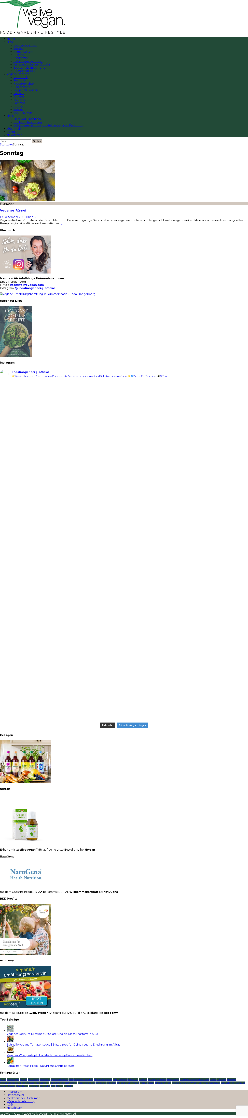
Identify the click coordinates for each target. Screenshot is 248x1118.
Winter (18, 109)
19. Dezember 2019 (12, 217)
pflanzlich (111, 1083)
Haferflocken (173, 1079)
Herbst (18, 106)
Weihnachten (22, 112)
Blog (10, 42)
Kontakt (12, 131)
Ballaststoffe (33, 1079)
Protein (143, 1083)
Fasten (18, 48)
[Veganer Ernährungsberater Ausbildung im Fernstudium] (25, 1007)
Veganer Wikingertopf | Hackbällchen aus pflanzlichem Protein (49, 1055)
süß (163, 1083)
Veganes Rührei (13, 210)
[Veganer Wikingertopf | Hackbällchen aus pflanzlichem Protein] (10, 1052)
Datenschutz (15, 1095)
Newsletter (14, 135)
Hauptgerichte (23, 83)
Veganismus (22, 1086)
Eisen (71, 1079)
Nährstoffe (20, 58)
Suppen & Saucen (25, 90)
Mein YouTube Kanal (27, 119)
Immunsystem (23, 51)
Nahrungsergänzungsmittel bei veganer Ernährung (48, 125)
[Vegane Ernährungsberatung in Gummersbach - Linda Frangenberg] (47, 294)
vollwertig (45, 1086)
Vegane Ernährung (181, 1083)
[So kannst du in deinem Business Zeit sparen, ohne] (186, 551)
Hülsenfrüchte (187, 1079)
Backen (18, 96)
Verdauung (34, 1086)
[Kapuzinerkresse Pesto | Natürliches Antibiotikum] (10, 1062)
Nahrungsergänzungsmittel (35, 1083)
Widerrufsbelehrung (21, 1101)
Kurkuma (221, 1079)
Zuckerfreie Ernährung (29, 67)
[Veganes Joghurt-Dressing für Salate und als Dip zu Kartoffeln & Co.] (10, 1030)
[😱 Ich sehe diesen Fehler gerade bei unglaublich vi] (61, 675)
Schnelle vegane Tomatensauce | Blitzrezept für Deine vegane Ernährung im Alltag (64, 1044)
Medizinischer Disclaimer (23, 1098)
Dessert (18, 93)
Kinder (213, 1079)
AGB (10, 1104)
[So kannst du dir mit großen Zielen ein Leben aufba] (61, 469)
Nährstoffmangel (68, 1083)
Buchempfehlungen (27, 122)
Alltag (3, 1079)
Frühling (19, 99)
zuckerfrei (68, 1086)
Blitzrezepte (21, 87)
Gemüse (143, 1079)
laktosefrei (231, 1079)
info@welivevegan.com (26, 285)
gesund (151, 1079)
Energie (78, 1079)
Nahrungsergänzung (28, 61)
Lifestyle (18, 54)
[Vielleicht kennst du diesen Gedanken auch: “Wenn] (186, 683)
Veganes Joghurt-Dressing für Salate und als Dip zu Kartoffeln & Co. (53, 1034)
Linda (29, 217)
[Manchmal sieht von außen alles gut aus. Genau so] (186, 485)
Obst (80, 1083)
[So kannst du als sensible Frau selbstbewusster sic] (186, 613)
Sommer (19, 103)
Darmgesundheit (25, 45)
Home (11, 38)
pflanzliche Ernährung (128, 1083)
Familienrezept (120, 1079)
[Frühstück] (27, 200)
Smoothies (20, 80)
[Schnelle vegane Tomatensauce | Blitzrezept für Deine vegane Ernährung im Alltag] (10, 1041)
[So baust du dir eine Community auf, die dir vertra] (186, 414)
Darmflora (45, 1079)
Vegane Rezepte (18, 74)
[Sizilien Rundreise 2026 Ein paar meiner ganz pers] (61, 400)
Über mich (14, 128)
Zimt (53, 1086)
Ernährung (87, 1079)
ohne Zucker (89, 1083)
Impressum (14, 1091)
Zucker (59, 1086)
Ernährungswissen (103, 1079)
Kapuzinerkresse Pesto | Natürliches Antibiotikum (40, 1065)
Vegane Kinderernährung (233, 1083)
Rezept (150, 1083)
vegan (168, 1083)
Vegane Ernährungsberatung (205, 1083)
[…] (61, 223)
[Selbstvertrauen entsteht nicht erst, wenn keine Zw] (61, 552)
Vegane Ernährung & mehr (31, 64)
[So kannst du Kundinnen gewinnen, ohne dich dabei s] (61, 609)
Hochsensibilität (24, 70)
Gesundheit (161, 1079)
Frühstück (20, 77)
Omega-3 (101, 1083)
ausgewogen (13, 1079)
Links (10, 115)
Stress (158, 1083)
